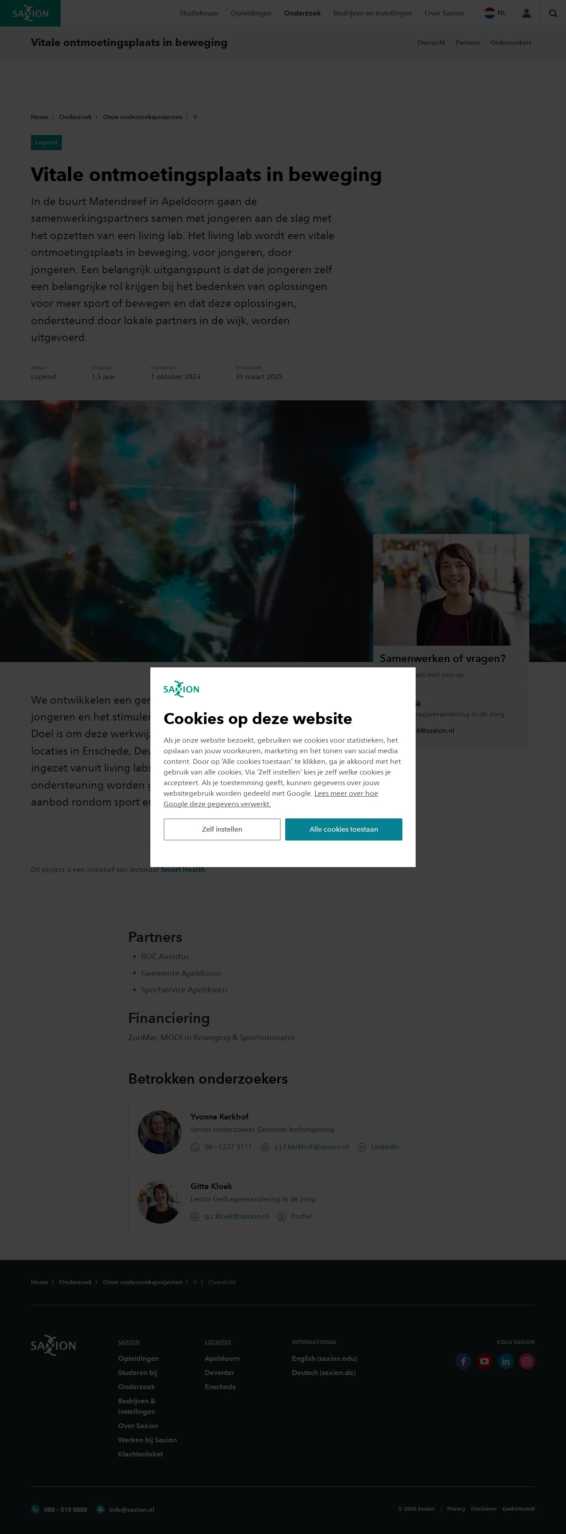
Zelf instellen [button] (222, 829)
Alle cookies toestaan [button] (344, 829)
